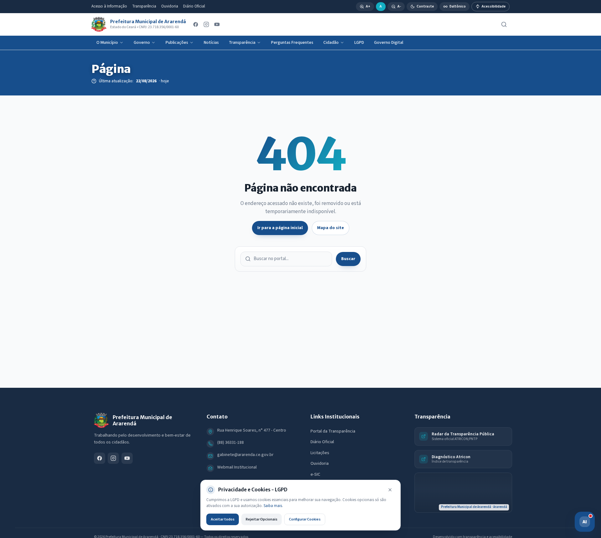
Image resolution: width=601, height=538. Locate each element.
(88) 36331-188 (230, 442)
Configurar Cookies (305, 519)
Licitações (320, 453)
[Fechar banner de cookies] (390, 489)
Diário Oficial (194, 6)
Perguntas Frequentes (292, 42)
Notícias (211, 42)
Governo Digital (388, 42)
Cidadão (331, 42)
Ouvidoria (169, 6)
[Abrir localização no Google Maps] (463, 492)
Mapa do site (330, 228)
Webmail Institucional (237, 467)
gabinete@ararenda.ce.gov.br (245, 455)
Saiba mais (273, 506)
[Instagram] (206, 24)
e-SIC (315, 474)
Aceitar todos (222, 519)
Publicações (177, 42)
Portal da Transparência (333, 431)
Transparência (144, 6)
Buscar (348, 259)
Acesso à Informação (109, 6)
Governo (142, 42)
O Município (107, 42)
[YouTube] (217, 24)
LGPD (359, 42)
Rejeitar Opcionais (261, 519)
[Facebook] (195, 24)
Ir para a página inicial (280, 228)
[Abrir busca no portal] (504, 24)
